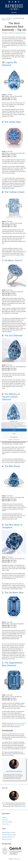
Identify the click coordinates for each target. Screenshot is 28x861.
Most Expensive (9, 18)
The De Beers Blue (14, 592)
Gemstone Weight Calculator (9, 834)
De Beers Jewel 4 (13, 260)
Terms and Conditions (7, 821)
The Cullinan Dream (14, 192)
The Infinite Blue (12, 122)
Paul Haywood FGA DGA (14, 771)
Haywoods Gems (15, 858)
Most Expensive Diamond (19, 723)
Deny (14, 433)
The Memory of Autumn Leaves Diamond (11, 397)
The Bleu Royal (12, 466)
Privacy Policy (16, 439)
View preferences (14, 437)
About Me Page (21, 806)
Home (3, 18)
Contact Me (5, 819)
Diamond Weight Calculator (8, 832)
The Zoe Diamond (13, 335)
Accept (14, 430)
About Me (4, 817)
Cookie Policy (10, 439)
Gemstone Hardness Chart (8, 837)
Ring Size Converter (7, 839)
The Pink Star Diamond (18, 725)
